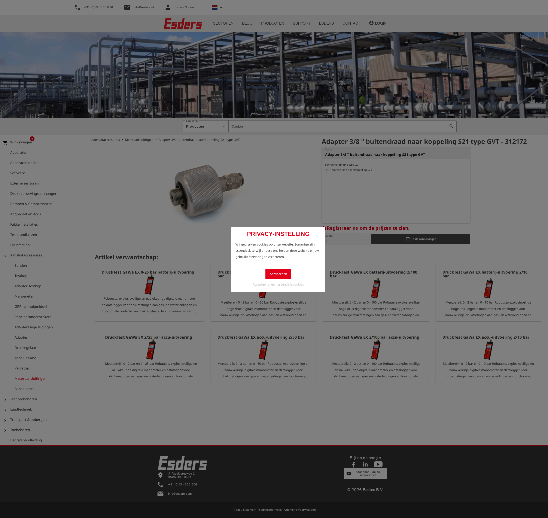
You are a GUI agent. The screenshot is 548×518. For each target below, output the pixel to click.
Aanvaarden (278, 274)
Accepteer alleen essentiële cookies (278, 284)
